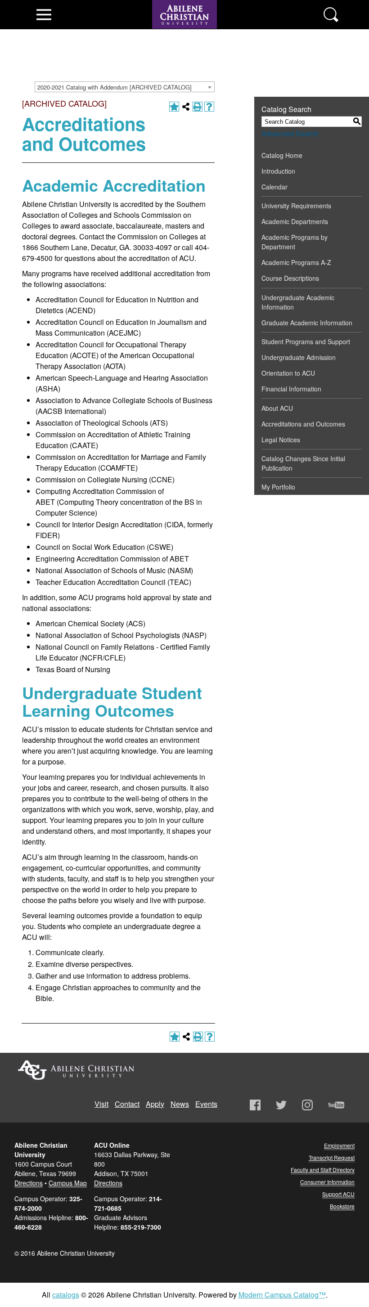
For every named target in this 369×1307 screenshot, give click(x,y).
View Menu (43, 14)
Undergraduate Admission (298, 357)
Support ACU (338, 1194)
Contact (127, 1104)
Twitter (281, 1105)
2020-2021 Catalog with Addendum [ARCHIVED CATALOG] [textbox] (114, 87)
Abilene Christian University (76, 1070)
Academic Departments (294, 221)
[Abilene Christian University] (184, 32)
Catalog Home (281, 155)
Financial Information (291, 388)
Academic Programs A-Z (296, 262)
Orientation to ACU (288, 372)
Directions (28, 1182)
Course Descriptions (290, 278)
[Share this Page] (186, 107)
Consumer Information (327, 1182)
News (180, 1104)
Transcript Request (332, 1157)
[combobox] (125, 86)
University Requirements (296, 205)
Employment (339, 1145)
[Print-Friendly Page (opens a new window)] (197, 107)
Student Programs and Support (305, 341)
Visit (101, 1104)
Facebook (255, 1105)
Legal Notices (280, 439)
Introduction (278, 170)
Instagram (307, 1105)
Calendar (274, 186)
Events (206, 1104)
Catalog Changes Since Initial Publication (303, 463)
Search (331, 14)
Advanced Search (290, 133)
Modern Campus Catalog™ (282, 1294)
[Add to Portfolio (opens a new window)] (174, 107)
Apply (155, 1104)
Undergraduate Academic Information (297, 302)
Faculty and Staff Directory (323, 1169)
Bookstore (342, 1206)
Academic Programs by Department (294, 242)
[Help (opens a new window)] (209, 107)
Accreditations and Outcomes (303, 423)
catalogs (65, 1294)
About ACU (277, 408)
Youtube (336, 1105)
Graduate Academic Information (306, 322)
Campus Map (68, 1182)
